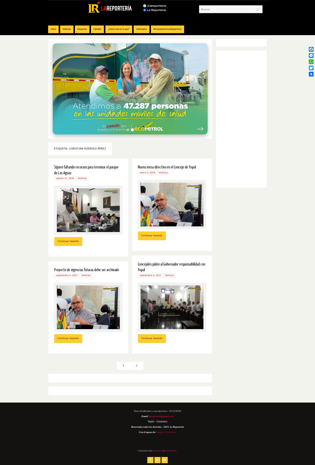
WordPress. (171, 451)
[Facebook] (311, 49)
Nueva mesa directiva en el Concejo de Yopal (167, 167)
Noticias (82, 178)
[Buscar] (258, 9)
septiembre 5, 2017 (67, 275)
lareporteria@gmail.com (161, 416)
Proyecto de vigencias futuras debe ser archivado (86, 270)
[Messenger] (311, 55)
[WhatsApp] (311, 62)
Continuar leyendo (68, 241)
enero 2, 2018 (147, 173)
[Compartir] (311, 74)
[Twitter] (311, 68)
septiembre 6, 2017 (150, 275)
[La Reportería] (150, 460)
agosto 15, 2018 (65, 178)
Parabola (157, 451)
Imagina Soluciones (166, 432)
